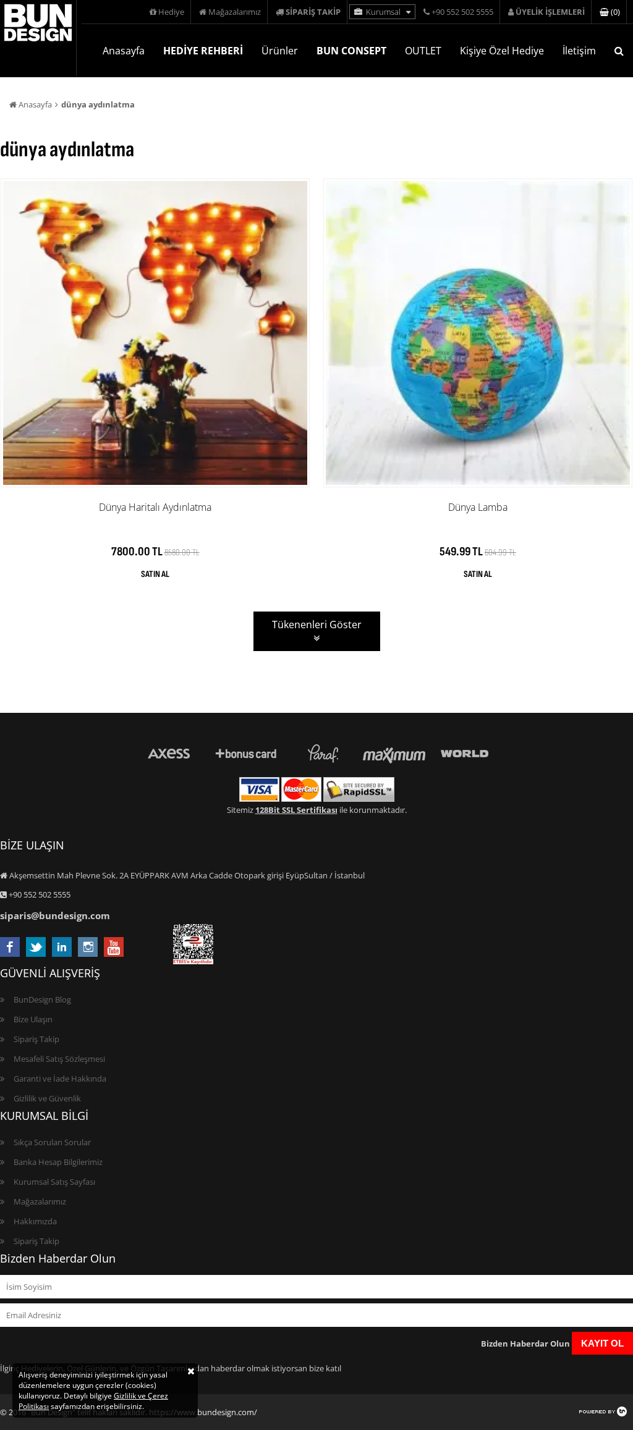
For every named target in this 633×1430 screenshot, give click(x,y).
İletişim (579, 50)
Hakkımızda (35, 1221)
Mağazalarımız (233, 11)
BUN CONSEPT (351, 50)
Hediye (170, 11)
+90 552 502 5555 (461, 11)
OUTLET (423, 50)
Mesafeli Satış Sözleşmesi (59, 1058)
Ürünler (279, 50)
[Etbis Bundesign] (193, 961)
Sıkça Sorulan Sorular (52, 1142)
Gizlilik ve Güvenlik (47, 1098)
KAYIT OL (602, 1343)
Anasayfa (124, 50)
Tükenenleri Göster (317, 624)
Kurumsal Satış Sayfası (54, 1181)
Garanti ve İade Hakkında (60, 1078)
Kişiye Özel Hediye (502, 50)
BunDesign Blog (42, 999)
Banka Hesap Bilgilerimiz (58, 1161)
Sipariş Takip (36, 1039)
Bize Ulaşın (33, 1019)
